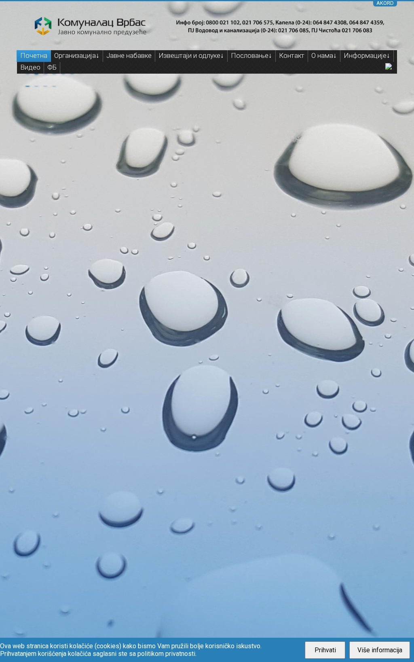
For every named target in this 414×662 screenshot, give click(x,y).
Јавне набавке (129, 55)
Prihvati (325, 650)
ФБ (52, 67)
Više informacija (379, 650)
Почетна (33, 55)
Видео (30, 67)
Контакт (291, 55)
